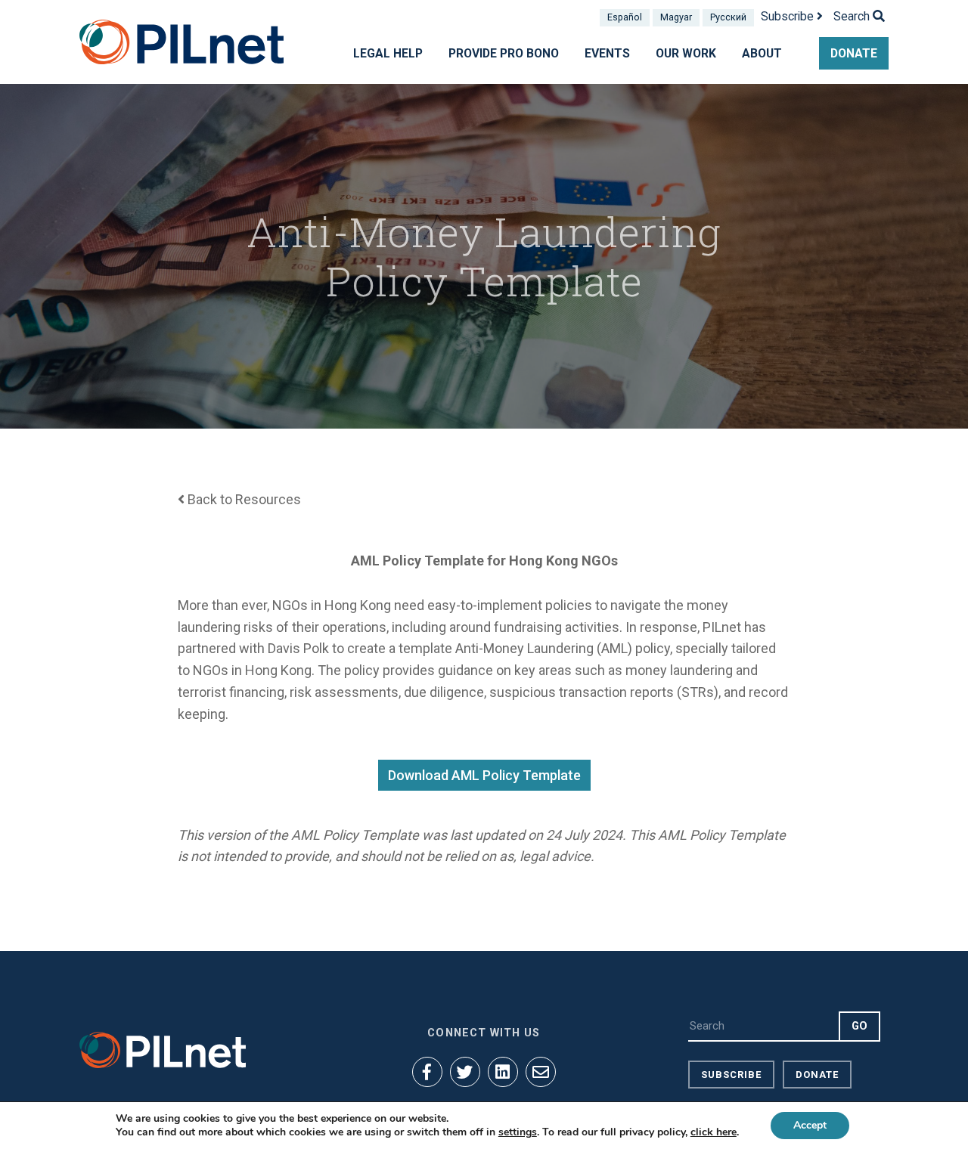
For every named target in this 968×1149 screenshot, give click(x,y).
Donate (853, 53)
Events (607, 53)
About (762, 53)
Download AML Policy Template (484, 775)
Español (624, 17)
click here (713, 1132)
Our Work (686, 53)
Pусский (728, 17)
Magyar (676, 17)
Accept (810, 1125)
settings (517, 1132)
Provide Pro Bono (503, 53)
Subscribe (789, 16)
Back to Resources (243, 499)
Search (853, 16)
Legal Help (388, 53)
